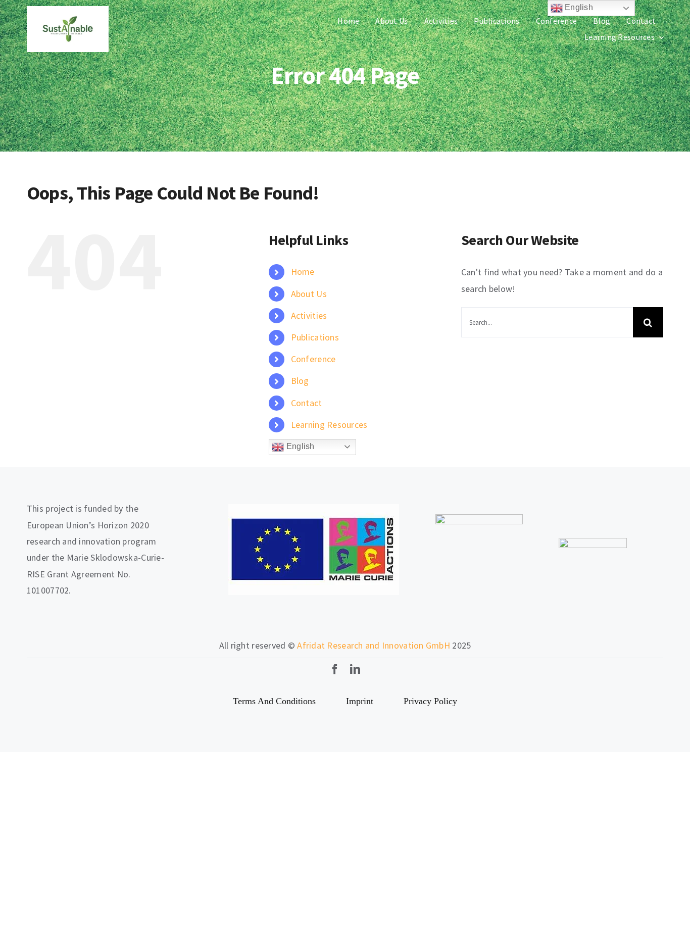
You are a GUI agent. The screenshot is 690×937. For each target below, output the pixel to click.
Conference (313, 359)
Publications (315, 337)
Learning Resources (329, 424)
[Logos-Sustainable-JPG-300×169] (68, 10)
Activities (309, 315)
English (299, 446)
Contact (306, 403)
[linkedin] (355, 669)
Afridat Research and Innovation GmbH (373, 645)
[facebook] (335, 669)
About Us (309, 294)
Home (303, 271)
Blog (300, 380)
